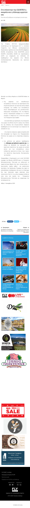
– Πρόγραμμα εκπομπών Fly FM (8, 474)
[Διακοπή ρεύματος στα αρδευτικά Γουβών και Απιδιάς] (8, 245)
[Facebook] (10, 485)
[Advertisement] (15, 79)
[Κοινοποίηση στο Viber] (18, 485)
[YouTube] (13, 485)
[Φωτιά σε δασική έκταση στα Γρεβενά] (8, 262)
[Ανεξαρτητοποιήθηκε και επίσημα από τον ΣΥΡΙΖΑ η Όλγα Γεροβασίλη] (21, 262)
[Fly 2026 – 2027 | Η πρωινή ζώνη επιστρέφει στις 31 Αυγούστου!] (21, 245)
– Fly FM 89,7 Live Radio (6, 472)
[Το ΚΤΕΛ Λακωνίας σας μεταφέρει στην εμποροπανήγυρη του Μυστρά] (8, 279)
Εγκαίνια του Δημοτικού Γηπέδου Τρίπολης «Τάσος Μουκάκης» (23, 231)
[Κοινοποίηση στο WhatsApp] (20, 485)
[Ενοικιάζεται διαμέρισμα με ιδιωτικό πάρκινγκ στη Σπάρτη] (21, 279)
